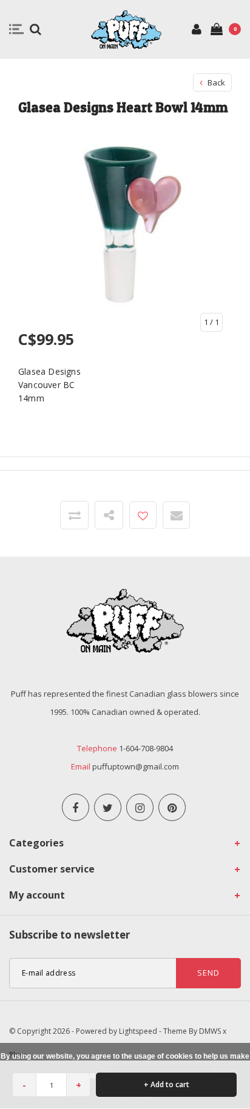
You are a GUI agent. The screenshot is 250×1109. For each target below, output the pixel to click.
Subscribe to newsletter (69, 935)
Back (215, 82)
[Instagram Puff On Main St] (140, 807)
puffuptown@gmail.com (135, 766)
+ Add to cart (166, 1084)
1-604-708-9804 (146, 748)
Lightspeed (138, 1031)
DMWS (210, 1031)
